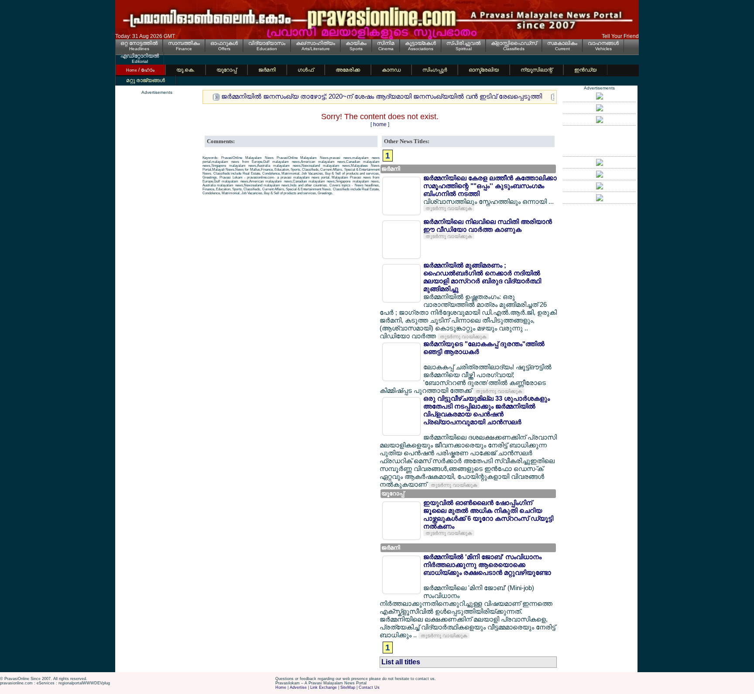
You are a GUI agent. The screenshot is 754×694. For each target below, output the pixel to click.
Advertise (298, 687)
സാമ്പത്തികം (184, 43)
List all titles (400, 662)
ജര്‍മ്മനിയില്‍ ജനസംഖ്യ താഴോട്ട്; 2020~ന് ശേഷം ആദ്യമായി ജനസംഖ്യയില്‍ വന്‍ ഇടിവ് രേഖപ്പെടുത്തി (381, 96)
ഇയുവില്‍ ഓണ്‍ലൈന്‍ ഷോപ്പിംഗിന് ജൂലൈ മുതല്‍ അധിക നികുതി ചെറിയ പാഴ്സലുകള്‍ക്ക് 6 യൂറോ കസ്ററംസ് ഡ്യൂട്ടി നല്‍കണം (488, 514)
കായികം (356, 43)
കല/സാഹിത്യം (315, 43)
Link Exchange (323, 687)
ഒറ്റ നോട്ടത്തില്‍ (139, 43)
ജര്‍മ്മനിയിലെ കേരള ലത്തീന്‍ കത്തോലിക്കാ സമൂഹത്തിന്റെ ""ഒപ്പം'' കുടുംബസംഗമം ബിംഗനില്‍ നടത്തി (490, 185)
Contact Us (369, 687)
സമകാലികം (562, 43)
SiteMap (347, 687)
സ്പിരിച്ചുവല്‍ (463, 43)
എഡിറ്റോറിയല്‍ (139, 56)
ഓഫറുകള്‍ (224, 43)
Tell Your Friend (620, 36)
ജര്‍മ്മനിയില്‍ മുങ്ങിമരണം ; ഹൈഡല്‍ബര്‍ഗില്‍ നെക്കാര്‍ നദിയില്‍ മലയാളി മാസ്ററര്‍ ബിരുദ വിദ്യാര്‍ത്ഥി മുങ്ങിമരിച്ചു (482, 276)
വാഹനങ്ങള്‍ (603, 43)
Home (280, 687)
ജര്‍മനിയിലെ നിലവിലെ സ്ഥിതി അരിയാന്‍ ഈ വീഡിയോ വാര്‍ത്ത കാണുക (487, 225)
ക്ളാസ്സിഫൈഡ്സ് (514, 43)
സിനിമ (385, 43)
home (380, 124)
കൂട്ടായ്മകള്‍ (420, 43)
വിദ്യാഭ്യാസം (266, 43)
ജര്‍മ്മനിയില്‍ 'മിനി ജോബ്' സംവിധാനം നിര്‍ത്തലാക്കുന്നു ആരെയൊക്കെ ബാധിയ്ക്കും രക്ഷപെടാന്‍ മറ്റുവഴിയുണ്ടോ (487, 564)
